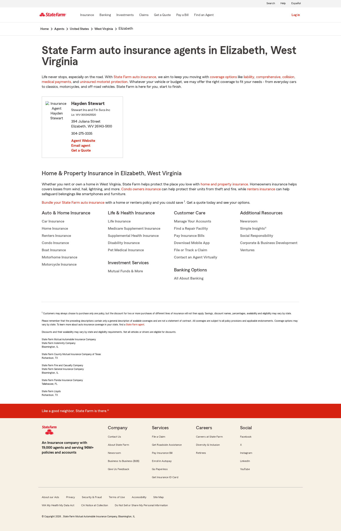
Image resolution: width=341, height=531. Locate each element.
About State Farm (118, 444)
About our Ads (50, 497)
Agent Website (83, 141)
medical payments (56, 82)
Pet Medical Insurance (126, 250)
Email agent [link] (80, 145)
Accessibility (139, 497)
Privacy (70, 497)
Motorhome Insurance (59, 257)
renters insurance (261, 189)
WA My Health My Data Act (58, 505)
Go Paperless (160, 469)
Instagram (246, 453)
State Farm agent (135, 324)
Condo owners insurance (141, 189)
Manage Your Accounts (192, 221)
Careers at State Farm (209, 436)
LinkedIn (245, 461)
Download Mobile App (192, 243)
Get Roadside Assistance (167, 444)
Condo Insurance (55, 243)
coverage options (223, 77)
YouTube (245, 469)
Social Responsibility (256, 236)
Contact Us (114, 436)
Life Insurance (119, 221)
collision (288, 77)
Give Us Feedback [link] (118, 469)
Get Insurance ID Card (165, 477)
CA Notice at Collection (94, 505)
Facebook (245, 436)
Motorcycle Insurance (59, 264)
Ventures (247, 250)
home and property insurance (224, 184)
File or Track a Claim (190, 250)
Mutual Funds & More (125, 271)
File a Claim (158, 436)
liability (249, 77)
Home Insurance (55, 228)
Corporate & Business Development (268, 243)
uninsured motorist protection (104, 82)
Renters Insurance (56, 236)
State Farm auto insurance (135, 77)
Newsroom (248, 221)
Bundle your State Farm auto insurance (73, 202)
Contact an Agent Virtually (195, 257)
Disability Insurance (124, 243)
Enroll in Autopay (162, 461)
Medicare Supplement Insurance (134, 228)
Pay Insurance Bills (189, 236)
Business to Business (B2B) (123, 461)
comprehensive (268, 77)
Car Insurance (53, 221)
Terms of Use (117, 497)
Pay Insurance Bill (162, 453)
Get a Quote (81, 150)
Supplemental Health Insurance (133, 236)
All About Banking (188, 278)
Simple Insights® (253, 228)
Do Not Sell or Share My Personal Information (141, 505)
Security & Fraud (92, 497)
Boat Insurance (54, 250)
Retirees (201, 453)
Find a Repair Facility (191, 228)
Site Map (158, 497)
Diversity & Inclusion (208, 444)
